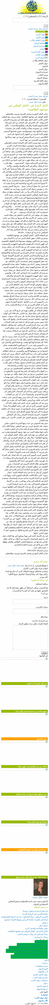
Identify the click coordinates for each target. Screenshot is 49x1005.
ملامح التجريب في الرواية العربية (35, 914)
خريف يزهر (43, 925)
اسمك (46, 597)
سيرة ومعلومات (41, 966)
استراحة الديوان (39, 46)
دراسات (45, 963)
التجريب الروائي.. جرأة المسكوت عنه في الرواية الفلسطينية (24, 917)
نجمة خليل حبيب (35, 102)
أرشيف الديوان (42, 986)
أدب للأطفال (43, 972)
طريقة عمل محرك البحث (38, 29)
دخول (45, 983)
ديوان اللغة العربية (38, 52)
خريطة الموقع (42, 989)
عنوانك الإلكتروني (42, 607)
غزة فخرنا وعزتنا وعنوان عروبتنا (35, 911)
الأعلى (46, 960)
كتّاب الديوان (43, 1001)
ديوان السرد (40, 34)
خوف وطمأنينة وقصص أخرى (36, 928)
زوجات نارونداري (41, 937)
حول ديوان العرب (41, 998)
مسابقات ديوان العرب (39, 980)
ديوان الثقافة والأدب (37, 40)
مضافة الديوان (39, 43)
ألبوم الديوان (43, 969)
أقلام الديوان (40, 32)
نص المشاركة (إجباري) (40, 621)
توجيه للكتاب (40, 55)
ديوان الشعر (40, 37)
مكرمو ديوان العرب (40, 977)
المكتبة (42, 49)
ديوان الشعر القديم (40, 975)
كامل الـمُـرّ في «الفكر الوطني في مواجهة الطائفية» (27, 931)
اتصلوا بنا (44, 995)
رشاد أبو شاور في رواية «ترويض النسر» (32, 934)
